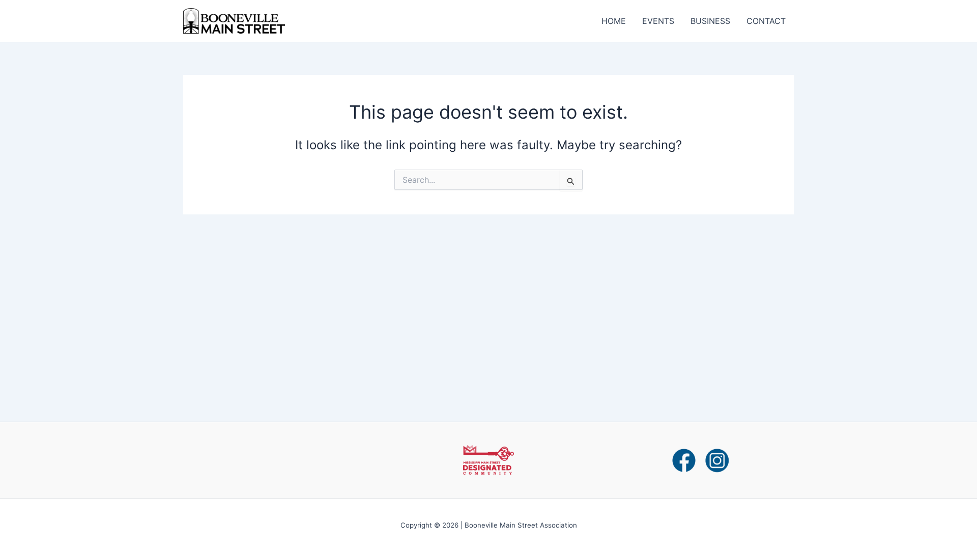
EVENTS (658, 21)
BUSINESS (710, 21)
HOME (613, 21)
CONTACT (766, 21)
